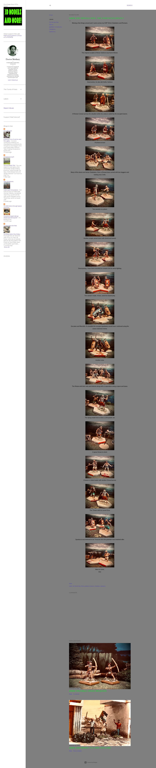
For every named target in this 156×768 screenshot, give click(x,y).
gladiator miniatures (55, 27)
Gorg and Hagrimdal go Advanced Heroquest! (11, 217)
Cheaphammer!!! (9, 157)
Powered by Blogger (92, 762)
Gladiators (52, 29)
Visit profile (13, 80)
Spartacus (52, 31)
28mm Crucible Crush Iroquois (88, 691)
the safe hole (8, 131)
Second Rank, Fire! (9, 165)
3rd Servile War (54, 22)
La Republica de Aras (10, 225)
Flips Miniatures (8, 181)
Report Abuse (9, 108)
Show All (6, 247)
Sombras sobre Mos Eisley (12, 234)
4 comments (76, 694)
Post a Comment (77, 751)
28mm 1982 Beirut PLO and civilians (90, 748)
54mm (51, 24)
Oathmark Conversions (11, 190)
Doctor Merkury (13, 59)
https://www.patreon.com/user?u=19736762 (13, 36)
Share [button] (51, 15)
